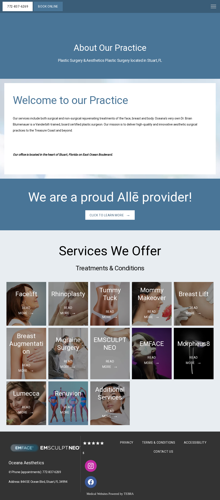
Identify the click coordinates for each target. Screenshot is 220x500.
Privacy (126, 442)
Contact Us (163, 451)
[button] (213, 7)
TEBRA (129, 493)
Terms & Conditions (158, 442)
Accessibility (195, 442)
